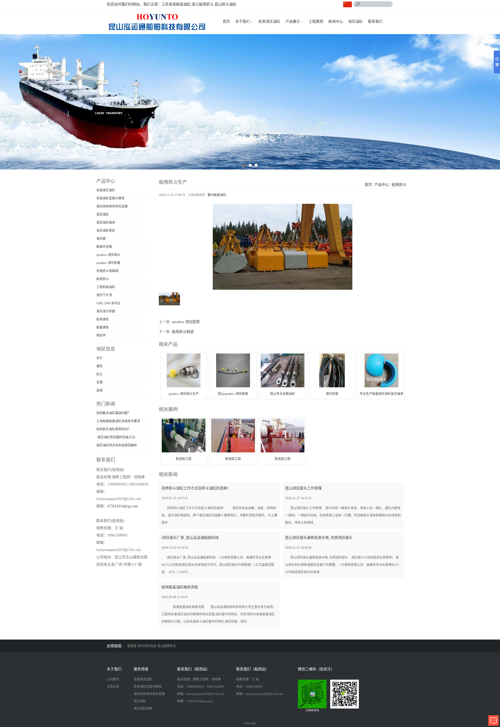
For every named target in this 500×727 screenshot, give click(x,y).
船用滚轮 (102, 319)
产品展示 (292, 21)
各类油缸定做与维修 (110, 198)
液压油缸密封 (105, 230)
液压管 (101, 239)
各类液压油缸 (269, 21)
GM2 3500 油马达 (108, 303)
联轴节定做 (104, 247)
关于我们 (242, 21)
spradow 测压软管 (108, 263)
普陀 (99, 366)
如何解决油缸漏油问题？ (113, 413)
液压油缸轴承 (105, 222)
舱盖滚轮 (102, 327)
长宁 (99, 358)
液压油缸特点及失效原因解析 (116, 445)
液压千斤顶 (104, 295)
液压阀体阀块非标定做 (112, 206)
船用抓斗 (102, 279)
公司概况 (113, 679)
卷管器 (131, 646)
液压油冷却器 (105, 311)
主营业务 (113, 686)
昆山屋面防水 (166, 646)
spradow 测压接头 (108, 255)
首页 (226, 21)
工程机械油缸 (105, 287)
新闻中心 (335, 21)
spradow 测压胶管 (186, 322)
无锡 (99, 382)
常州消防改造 (147, 646)
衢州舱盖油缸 (217, 195)
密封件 (101, 335)
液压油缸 (355, 21)
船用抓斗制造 (183, 332)
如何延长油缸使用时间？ (113, 429)
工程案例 (316, 21)
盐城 (99, 390)
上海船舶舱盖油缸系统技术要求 (118, 421)
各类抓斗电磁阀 (107, 271)
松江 (99, 374)
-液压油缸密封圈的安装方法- (116, 437)
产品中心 (381, 185)
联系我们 (375, 21)
